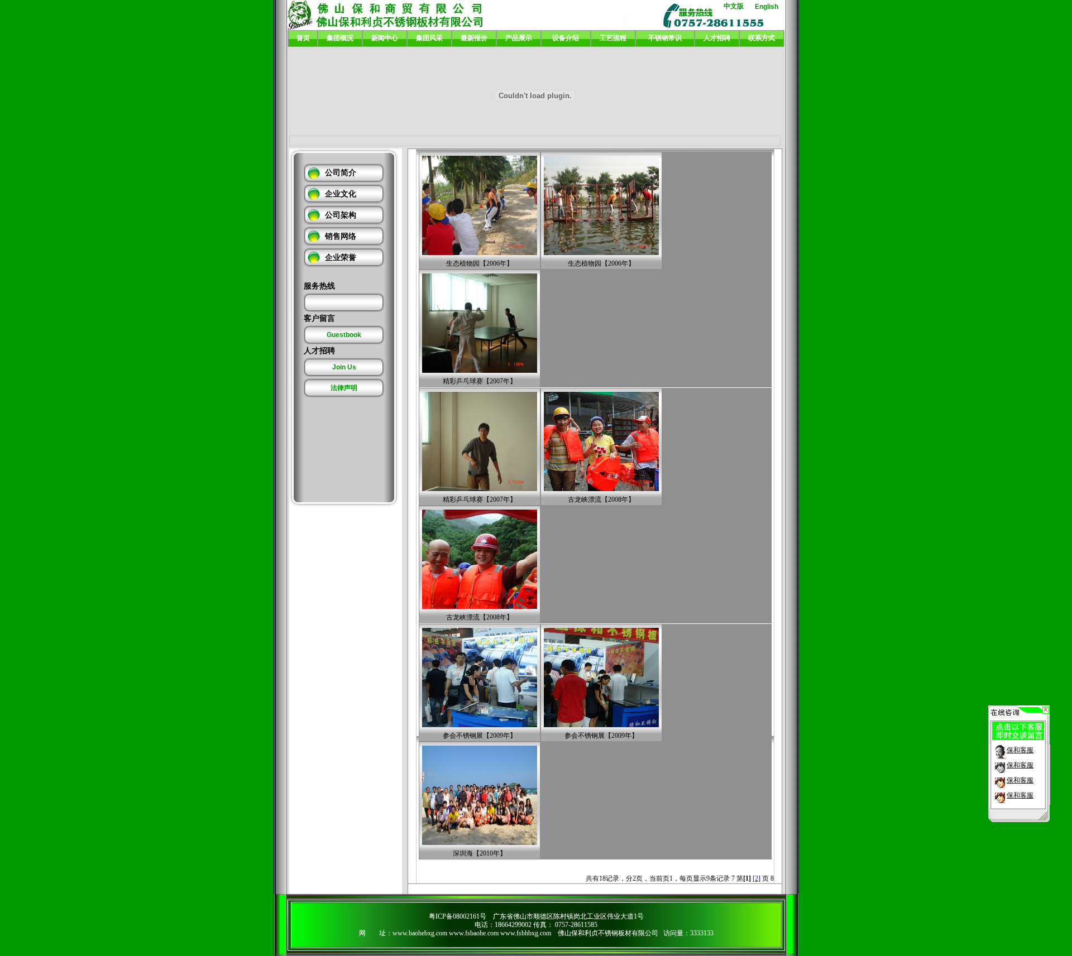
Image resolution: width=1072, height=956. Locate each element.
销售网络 (340, 236)
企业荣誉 (340, 257)
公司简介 (340, 173)
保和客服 (1020, 750)
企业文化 (340, 194)
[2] (756, 878)
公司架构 (340, 215)
